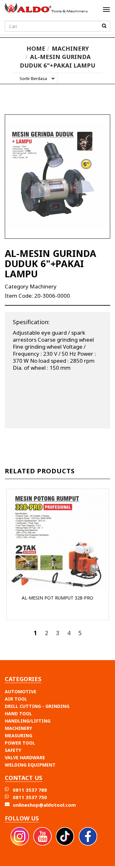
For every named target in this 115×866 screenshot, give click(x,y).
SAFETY (13, 750)
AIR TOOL (16, 699)
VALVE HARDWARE (25, 757)
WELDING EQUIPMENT (30, 765)
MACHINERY (18, 728)
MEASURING (18, 735)
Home (36, 48)
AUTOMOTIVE (20, 691)
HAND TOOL (18, 713)
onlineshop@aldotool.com (44, 805)
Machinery (70, 48)
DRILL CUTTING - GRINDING (37, 706)
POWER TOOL (20, 743)
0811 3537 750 (30, 797)
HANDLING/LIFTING (27, 721)
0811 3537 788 (30, 790)
